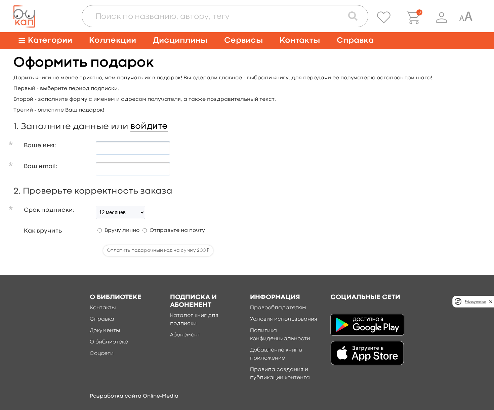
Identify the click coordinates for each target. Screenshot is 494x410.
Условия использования (283, 319)
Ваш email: (40, 166)
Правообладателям (278, 307)
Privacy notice (475, 301)
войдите (149, 126)
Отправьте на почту (177, 230)
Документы (105, 330)
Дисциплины (180, 40)
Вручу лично (122, 230)
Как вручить (43, 231)
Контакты (300, 40)
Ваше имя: (40, 145)
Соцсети (102, 353)
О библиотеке (109, 342)
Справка (355, 40)
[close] (490, 301)
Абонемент (185, 335)
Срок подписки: (49, 210)
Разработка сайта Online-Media (134, 396)
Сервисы (243, 40)
